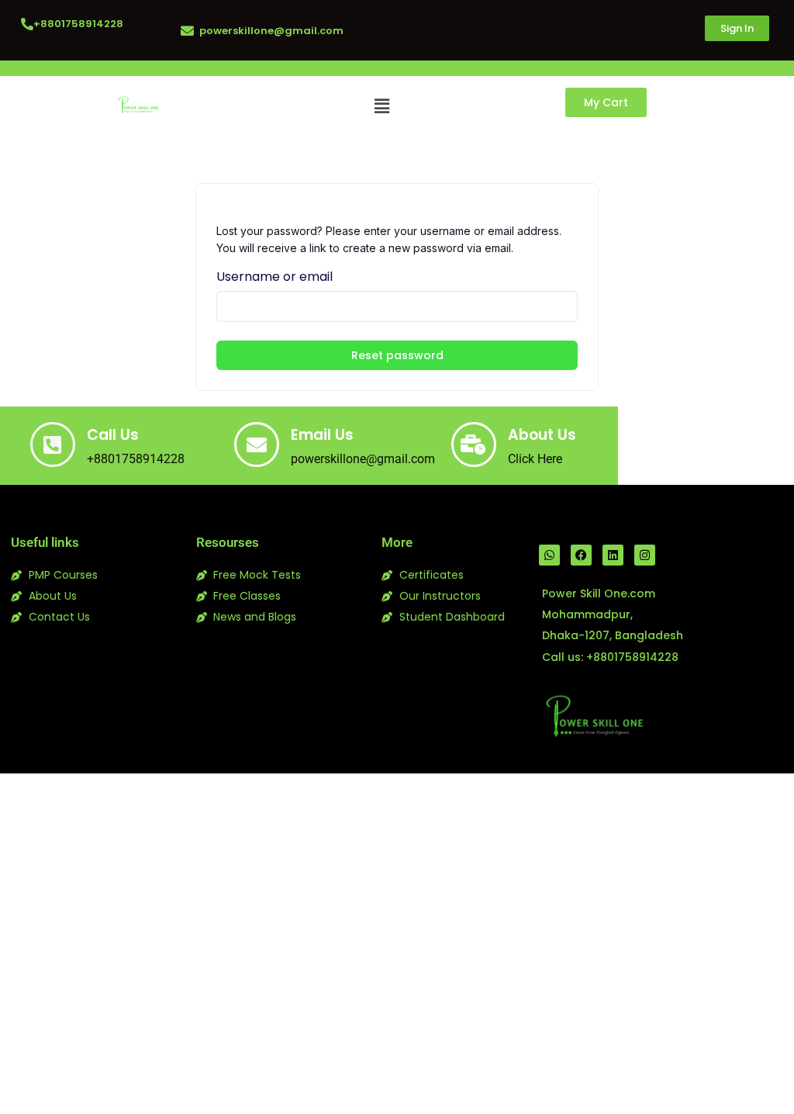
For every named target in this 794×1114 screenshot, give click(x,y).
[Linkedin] (612, 555)
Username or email (274, 276)
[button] (381, 106)
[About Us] (473, 444)
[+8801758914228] (27, 24)
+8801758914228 (78, 23)
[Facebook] (581, 555)
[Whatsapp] (549, 555)
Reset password (397, 355)
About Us (542, 434)
